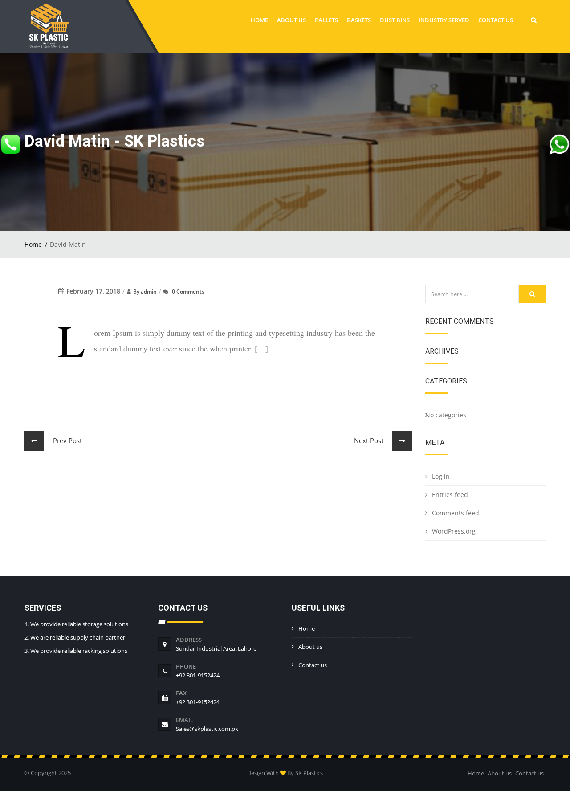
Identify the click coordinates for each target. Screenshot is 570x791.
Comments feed (455, 513)
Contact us (495, 20)
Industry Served (444, 20)
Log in (441, 476)
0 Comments (188, 291)
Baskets (359, 20)
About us (291, 20)
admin (149, 291)
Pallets (326, 20)
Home (259, 20)
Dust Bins (395, 20)
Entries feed (450, 494)
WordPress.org (454, 531)
